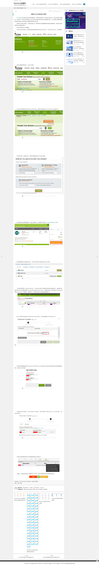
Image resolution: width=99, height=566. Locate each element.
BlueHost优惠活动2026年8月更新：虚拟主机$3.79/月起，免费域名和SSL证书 (79, 36)
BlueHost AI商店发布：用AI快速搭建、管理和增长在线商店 (78, 61)
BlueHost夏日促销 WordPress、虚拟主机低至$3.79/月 (78, 48)
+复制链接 (45, 489)
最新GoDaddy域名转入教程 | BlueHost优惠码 (33, 489)
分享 (44, 476)
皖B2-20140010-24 (39, 563)
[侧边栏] (62, 11)
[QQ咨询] (97, 559)
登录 (20, 0)
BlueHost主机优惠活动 (53, 4)
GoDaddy (19, 17)
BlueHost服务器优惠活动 (65, 4)
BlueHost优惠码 (20, 3)
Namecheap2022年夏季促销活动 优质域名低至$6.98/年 (20, 500)
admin (35, 487)
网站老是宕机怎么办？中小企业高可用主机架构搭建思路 (78, 42)
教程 (21, 483)
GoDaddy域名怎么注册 (52, 222)
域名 (18, 483)
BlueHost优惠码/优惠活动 (41, 4)
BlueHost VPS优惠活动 (77, 4)
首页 (33, 4)
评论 (51, 11)
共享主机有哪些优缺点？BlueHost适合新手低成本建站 (78, 54)
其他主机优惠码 (20, 8)
